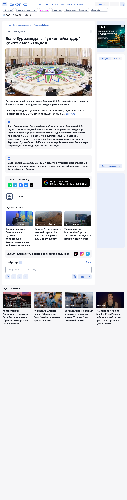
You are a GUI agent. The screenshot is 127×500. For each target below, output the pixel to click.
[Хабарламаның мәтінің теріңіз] (48, 269)
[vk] (26, 185)
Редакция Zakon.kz (41, 25)
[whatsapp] (9, 185)
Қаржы (55, 4)
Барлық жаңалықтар (22, 25)
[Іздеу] (122, 4)
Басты (8, 25)
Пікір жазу (85, 276)
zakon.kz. (71, 113)
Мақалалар (79, 4)
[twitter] (31, 185)
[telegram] (15, 185)
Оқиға (62, 4)
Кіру (90, 262)
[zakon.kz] (18, 4)
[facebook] (20, 185)
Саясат (40, 4)
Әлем (47, 4)
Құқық (69, 4)
